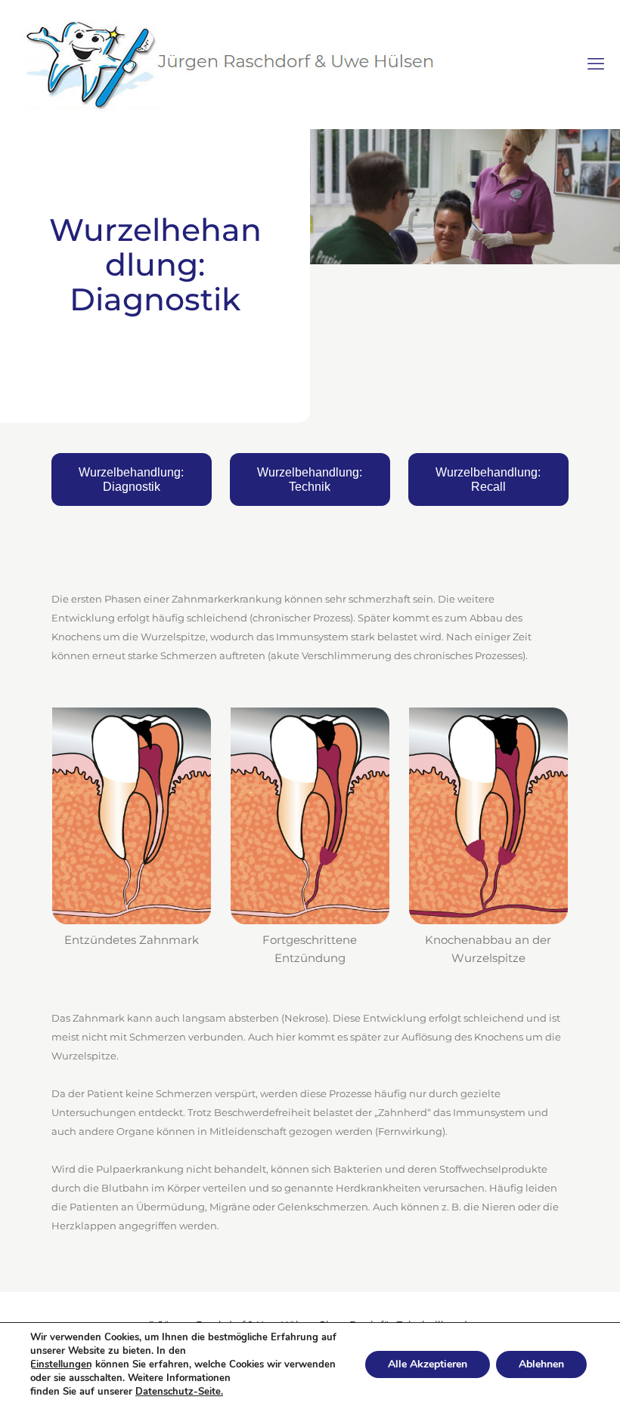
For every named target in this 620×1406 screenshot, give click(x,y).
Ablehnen (541, 1364)
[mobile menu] (596, 64)
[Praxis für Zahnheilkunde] (227, 64)
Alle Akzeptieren (427, 1364)
